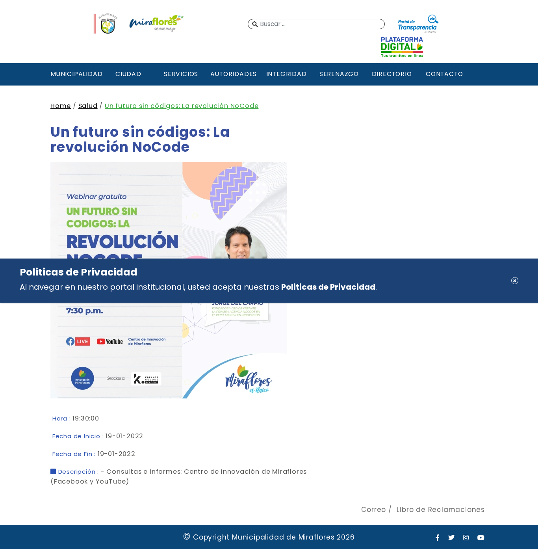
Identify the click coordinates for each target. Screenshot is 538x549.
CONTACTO (444, 74)
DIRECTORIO (392, 74)
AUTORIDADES (233, 74)
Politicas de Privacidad (328, 286)
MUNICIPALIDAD (75, 74)
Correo (373, 509)
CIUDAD (128, 74)
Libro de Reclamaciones (441, 509)
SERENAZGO (339, 74)
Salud (88, 105)
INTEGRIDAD (286, 74)
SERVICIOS (181, 74)
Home (60, 105)
